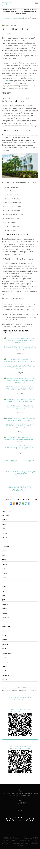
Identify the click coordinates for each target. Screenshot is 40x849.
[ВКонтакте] (11, 503)
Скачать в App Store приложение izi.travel (20, 711)
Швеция (4, 666)
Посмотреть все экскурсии (20, 488)
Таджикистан (6, 626)
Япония (4, 680)
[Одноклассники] (14, 503)
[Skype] (26, 503)
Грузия (4, 555)
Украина (4, 640)
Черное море (6, 653)
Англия (4, 524)
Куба (3, 600)
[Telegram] (29, 503)
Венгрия (4, 537)
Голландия (5, 546)
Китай (4, 586)
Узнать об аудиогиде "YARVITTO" (20, 472)
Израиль (4, 564)
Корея (4, 591)
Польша (4, 613)
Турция (4, 635)
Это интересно (7, 675)
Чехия (4, 657)
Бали (3, 528)
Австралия (5, 515)
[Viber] (20, 503)
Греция (4, 551)
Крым (3, 595)
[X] (17, 503)
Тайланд (4, 631)
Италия (4, 577)
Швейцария (6, 662)
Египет (4, 560)
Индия (4, 568)
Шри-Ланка (5, 671)
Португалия (5, 617)
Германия (5, 542)
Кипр (3, 582)
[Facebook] (8, 819)
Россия (4, 622)
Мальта (4, 608)
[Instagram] (14, 819)
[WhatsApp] (23, 503)
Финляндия (5, 644)
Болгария (5, 533)
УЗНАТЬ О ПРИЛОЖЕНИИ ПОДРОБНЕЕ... (20, 698)
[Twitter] (26, 819)
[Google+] (31, 819)
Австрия (4, 520)
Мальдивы (5, 604)
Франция (5, 649)
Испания (4, 573)
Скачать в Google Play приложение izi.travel (20, 747)
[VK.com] (20, 819)
